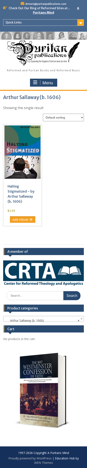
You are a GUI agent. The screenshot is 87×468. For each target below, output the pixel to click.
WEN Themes (43, 463)
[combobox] (43, 319)
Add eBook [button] (20, 219)
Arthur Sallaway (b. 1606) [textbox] (42, 320)
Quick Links (13, 22)
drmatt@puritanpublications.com (45, 3)
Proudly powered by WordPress (30, 458)
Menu (47, 83)
